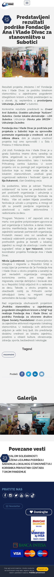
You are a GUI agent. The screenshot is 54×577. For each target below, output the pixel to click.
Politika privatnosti (37, 573)
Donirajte (41, 512)
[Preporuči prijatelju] (41, 374)
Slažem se (42, 569)
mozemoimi (8, 355)
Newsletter (14, 506)
